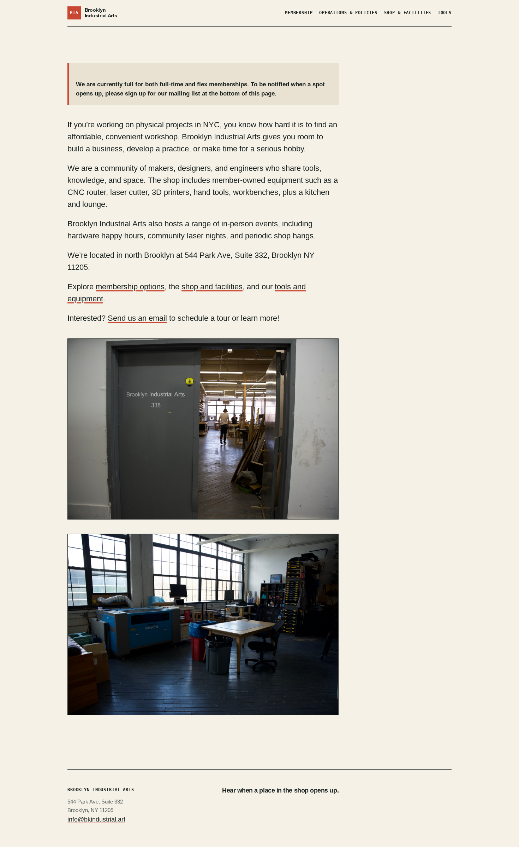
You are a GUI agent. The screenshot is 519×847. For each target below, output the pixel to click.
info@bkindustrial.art (96, 819)
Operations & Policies (348, 12)
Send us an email (137, 318)
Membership (299, 12)
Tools (445, 12)
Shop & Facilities (407, 12)
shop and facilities (212, 286)
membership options (130, 286)
